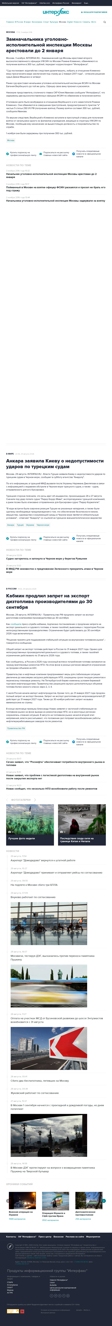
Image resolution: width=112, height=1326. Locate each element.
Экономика (37, 22)
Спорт (46, 22)
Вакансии (59, 1236)
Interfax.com (45, 3)
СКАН (52, 1283)
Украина (30, 525)
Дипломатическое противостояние (85, 1213)
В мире (27, 22)
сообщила (15, 624)
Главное (10, 22)
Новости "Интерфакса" (59, 1280)
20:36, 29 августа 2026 (24, 454)
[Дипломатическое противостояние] (88, 1208)
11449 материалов (17, 1219)
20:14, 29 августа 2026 (27, 218)
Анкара (10, 525)
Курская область (37, 359)
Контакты (11, 1236)
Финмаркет (77, 3)
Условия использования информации (55, 1310)
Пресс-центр (45, 1236)
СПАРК (10, 1282)
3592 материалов (50, 1220)
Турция (20, 525)
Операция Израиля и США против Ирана (53, 1215)
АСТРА (10, 1293)
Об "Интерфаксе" (29, 3)
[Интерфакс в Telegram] (56, 1296)
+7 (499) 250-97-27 (22, 1264)
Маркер (10, 1290)
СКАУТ (10, 1287)
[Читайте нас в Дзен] (51, 1296)
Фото (93, 22)
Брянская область (56, 359)
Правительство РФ (16, 728)
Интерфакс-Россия (60, 3)
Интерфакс (56, 12)
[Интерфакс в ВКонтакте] (60, 1296)
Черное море (43, 525)
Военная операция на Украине (21, 1213)
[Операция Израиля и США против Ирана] (55, 1210)
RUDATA (53, 1285)
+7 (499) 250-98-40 (81, 1262)
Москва (62, 22)
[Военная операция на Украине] (22, 1208)
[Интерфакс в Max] (68, 1296)
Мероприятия (93, 1236)
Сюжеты (86, 22)
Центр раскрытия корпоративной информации (63, 1289)
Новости (78, 22)
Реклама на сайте (75, 1236)
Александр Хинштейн (17, 359)
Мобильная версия (10, 3)
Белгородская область (78, 359)
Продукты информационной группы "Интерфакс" (47, 1271)
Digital (70, 22)
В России (19, 22)
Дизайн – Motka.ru (83, 1310)
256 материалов (83, 1219)
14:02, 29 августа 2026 (27, 589)
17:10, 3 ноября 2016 (24, 32)
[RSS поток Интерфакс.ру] (64, 1296)
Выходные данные (48, 1313)
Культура (54, 22)
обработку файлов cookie (36, 1258)
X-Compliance (12, 1285)
